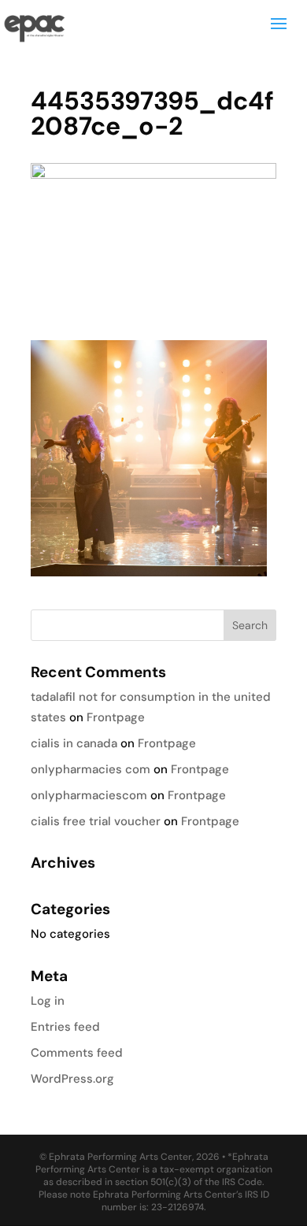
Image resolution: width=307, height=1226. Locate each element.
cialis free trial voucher (96, 821)
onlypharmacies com (90, 769)
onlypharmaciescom (89, 795)
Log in (48, 1001)
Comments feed (77, 1053)
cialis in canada (74, 743)
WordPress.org (72, 1079)
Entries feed (65, 1027)
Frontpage (116, 717)
